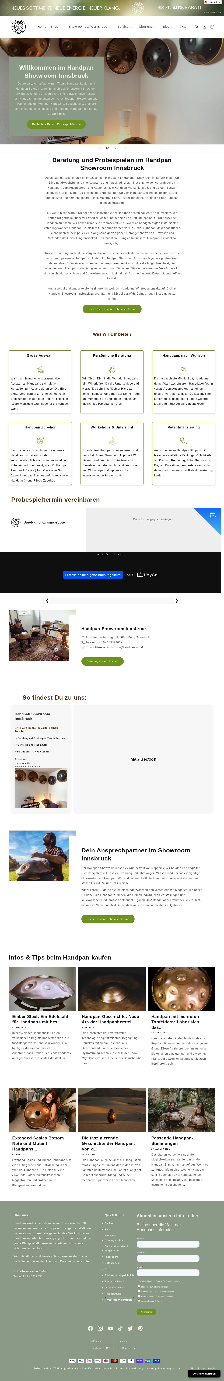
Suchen (109, 1223)
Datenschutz (112, 1262)
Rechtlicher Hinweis (203, 1368)
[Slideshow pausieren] (124, 148)
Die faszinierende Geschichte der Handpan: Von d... (108, 1143)
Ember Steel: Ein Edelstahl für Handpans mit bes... (40, 1019)
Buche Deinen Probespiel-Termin (108, 919)
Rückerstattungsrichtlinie (119, 1275)
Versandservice (114, 1287)
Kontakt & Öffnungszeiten (114, 1237)
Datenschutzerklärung (129, 1368)
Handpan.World (50, 1368)
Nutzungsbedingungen (160, 1368)
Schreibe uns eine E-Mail (30, 1271)
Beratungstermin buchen (102, 661)
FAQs (108, 1229)
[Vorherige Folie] (100, 148)
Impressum (111, 1256)
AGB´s (108, 1269)
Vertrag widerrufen (119, 1299)
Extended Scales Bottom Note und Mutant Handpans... (38, 1143)
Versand (183, 1368)
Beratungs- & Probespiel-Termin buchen (41, 738)
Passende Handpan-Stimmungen (172, 1141)
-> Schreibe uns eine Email (31, 745)
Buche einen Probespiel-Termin (56, 124)
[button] (57, 26)
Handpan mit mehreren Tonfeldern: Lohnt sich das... (175, 1022)
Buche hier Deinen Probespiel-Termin (112, 309)
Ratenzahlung (113, 1293)
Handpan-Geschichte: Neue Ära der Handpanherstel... (110, 1019)
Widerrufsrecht (104, 1368)
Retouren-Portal (114, 1281)
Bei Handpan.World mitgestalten (116, 1248)
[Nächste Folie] (115, 148)
